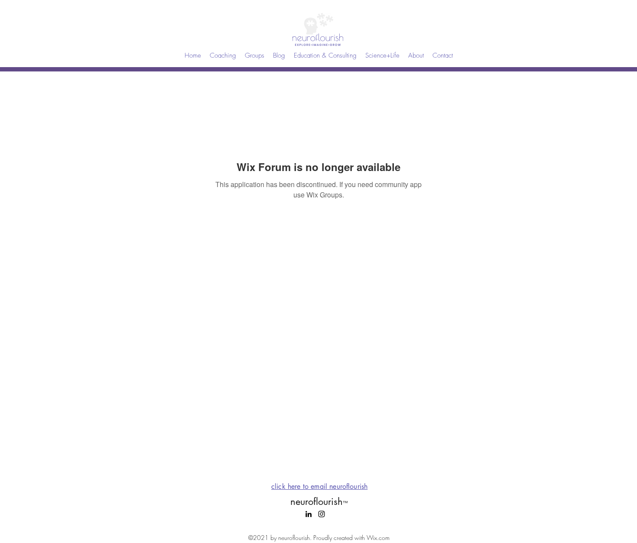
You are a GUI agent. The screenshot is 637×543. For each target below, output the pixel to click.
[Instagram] (321, 514)
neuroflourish (319, 501)
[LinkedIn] (308, 514)
